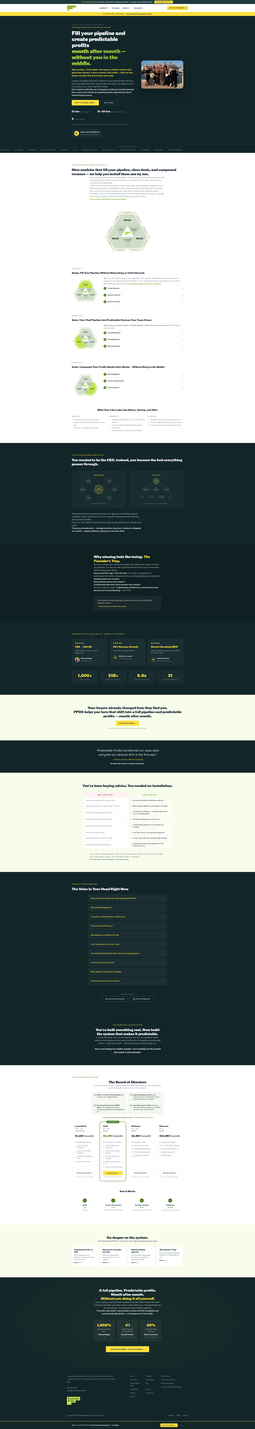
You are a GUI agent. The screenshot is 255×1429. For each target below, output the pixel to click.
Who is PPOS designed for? (101, 908)
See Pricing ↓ (109, 103)
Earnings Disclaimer (167, 1383)
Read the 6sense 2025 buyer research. (145, 284)
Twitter (178, 1415)
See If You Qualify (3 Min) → (85, 103)
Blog (146, 1383)
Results (126, 8)
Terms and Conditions (168, 1380)
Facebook (170, 1415)
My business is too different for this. (105, 935)
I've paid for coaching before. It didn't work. (108, 917)
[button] (87, 133)
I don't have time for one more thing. (105, 944)
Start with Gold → (113, 1173)
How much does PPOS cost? (102, 926)
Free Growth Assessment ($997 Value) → (139, 14)
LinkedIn (185, 1415)
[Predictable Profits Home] (71, 8)
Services (148, 1389)
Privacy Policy (165, 1376)
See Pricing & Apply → (127, 723)
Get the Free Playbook (141, 999)
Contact (132, 1396)
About (132, 1376)
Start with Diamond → (170, 1173)
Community (103, 8)
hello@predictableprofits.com (76, 1390)
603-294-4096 (72, 1388)
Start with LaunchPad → (85, 1173)
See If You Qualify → (169, 1425)
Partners (132, 1393)
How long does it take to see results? (105, 981)
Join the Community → (177, 8)
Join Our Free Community (114, 999)
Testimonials (134, 1389)
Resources (138, 8)
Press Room (149, 1393)
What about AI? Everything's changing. (106, 972)
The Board (115, 8)
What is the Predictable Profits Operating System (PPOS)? (113, 898)
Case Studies (149, 1380)
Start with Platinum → (141, 1173)
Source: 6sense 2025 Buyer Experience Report (108, 199)
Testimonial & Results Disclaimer (171, 1387)
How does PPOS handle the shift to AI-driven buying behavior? (115, 953)
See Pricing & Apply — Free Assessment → (127, 1349)
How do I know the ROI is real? (102, 963)
